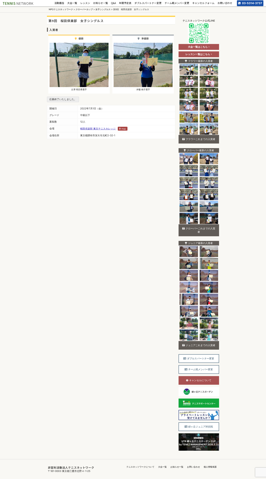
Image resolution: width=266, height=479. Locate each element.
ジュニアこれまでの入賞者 (200, 345)
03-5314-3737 (252, 3)
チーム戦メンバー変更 (177, 3)
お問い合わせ (225, 3)
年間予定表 (125, 3)
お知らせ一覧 (100, 3)
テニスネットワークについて (140, 466)
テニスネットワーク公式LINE (199, 20)
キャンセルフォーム (203, 3)
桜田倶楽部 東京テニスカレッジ (103, 128)
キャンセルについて (200, 380)
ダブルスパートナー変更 (147, 3)
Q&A (113, 3)
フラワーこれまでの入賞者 (200, 139)
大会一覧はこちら (198, 46)
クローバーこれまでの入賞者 (200, 230)
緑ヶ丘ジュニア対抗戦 (200, 426)
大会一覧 (72, 3)
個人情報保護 (210, 466)
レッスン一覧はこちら (197, 54)
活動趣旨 (59, 3)
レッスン (85, 3)
